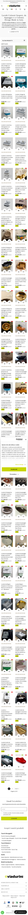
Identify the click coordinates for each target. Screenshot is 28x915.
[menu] (26, 6)
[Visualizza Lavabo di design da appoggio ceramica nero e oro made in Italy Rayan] (18, 210)
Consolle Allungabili (6, 840)
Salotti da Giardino (19, 864)
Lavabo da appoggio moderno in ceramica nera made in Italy (6, 648)
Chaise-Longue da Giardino (8, 864)
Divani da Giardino (6, 867)
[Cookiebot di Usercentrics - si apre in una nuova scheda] (16, 440)
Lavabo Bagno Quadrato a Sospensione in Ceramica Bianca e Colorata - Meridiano (6, 681)
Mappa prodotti (6, 895)
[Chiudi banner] (25, 439)
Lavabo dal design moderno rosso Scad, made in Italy (20, 774)
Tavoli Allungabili (6, 833)
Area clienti (5, 889)
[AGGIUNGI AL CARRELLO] (4, 57)
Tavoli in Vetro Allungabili (21, 838)
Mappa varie (13, 897)
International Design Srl (9, 882)
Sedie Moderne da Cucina (16, 857)
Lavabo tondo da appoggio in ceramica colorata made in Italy (21, 711)
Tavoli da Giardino (6, 852)
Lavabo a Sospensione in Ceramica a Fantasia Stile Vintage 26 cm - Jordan (6, 713)
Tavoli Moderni (6, 843)
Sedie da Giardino (21, 859)
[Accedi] (16, 9)
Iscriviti (14, 818)
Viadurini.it (5, 885)
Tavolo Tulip (14, 849)
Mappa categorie (14, 895)
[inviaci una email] (3, 9)
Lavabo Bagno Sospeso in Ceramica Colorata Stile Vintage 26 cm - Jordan (21, 588)
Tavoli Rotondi (4, 845)
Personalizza (13, 474)
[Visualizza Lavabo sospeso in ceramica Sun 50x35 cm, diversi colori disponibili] (4, 610)
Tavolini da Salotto (5, 847)
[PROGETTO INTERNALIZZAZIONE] (11, 902)
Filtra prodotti (7, 40)
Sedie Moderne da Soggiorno (9, 859)
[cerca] (2, 6)
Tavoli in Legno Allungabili (8, 838)
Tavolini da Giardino (16, 867)
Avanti (16, 788)
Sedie (3, 854)
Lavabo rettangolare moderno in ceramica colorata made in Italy (6, 96)
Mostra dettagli (19, 464)
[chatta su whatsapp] (2, 912)
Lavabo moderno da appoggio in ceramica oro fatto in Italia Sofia (21, 744)
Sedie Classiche (5, 857)
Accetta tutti (14, 469)
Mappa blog (22, 895)
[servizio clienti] (7, 9)
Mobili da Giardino (7, 862)
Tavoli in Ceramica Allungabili (8, 836)
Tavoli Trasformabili (6, 849)
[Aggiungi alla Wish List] (9, 57)
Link (9, 814)
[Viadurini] (13, 6)
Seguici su (4, 892)
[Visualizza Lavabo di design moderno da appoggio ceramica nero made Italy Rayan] (18, 363)
